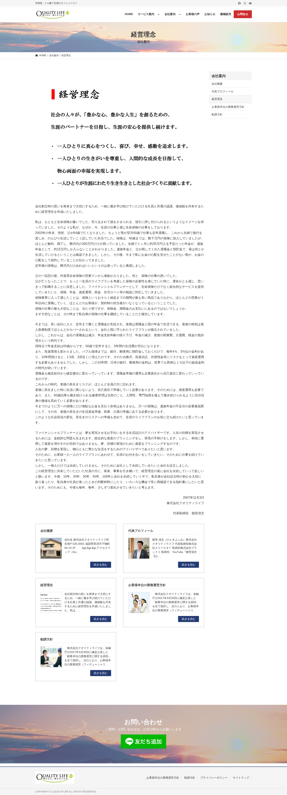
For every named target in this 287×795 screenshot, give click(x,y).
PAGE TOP (277, 768)
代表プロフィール (223, 91)
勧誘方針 (217, 114)
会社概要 (217, 83)
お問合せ (242, 14)
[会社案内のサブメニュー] (180, 14)
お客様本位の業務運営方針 (228, 106)
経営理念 (217, 99)
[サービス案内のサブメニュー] (158, 14)
